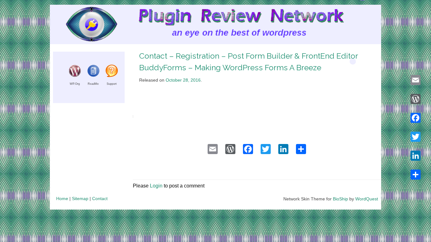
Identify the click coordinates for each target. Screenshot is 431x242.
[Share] (415, 174)
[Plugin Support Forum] (111, 75)
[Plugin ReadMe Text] (93, 75)
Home (62, 198)
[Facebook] (415, 117)
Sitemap (80, 198)
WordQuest (366, 198)
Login (156, 185)
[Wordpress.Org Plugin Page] (74, 75)
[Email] (415, 80)
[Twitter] (415, 136)
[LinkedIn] (415, 155)
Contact (100, 198)
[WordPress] (415, 98)
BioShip (340, 198)
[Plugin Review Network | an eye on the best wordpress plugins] (83, 26)
